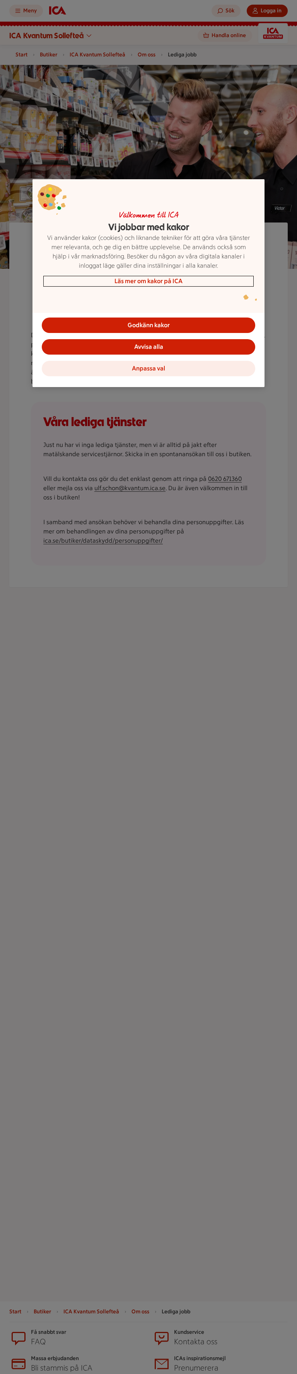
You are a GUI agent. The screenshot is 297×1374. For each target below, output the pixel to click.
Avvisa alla (148, 346)
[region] (148, 283)
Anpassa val (148, 368)
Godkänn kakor (149, 325)
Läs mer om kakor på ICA (148, 281)
